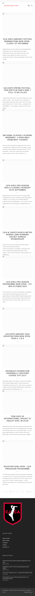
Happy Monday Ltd (28, 592)
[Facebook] (31, 594)
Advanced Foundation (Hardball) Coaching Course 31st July (17, 373)
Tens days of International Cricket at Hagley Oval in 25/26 (17, 418)
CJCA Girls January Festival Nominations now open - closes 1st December (17, 41)
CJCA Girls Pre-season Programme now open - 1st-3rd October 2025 (17, 284)
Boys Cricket (6, 538)
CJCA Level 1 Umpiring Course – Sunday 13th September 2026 (17, 572)
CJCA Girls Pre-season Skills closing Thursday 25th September (17, 187)
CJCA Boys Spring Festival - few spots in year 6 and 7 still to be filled (17, 90)
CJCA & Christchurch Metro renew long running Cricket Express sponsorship (17, 235)
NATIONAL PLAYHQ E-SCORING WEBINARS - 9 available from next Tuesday (17, 137)
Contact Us (6, 547)
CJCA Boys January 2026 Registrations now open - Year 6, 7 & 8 (17, 336)
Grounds (5, 542)
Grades (5, 545)
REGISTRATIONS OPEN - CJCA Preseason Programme (17, 467)
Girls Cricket (6, 540)
